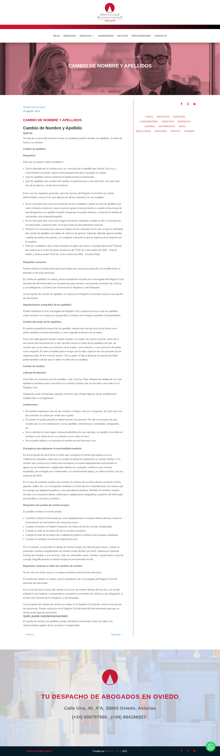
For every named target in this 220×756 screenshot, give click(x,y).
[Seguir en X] (188, 103)
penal (182, 126)
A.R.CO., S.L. (112, 751)
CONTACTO (160, 36)
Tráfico (175, 131)
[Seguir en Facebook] (181, 103)
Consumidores (148, 121)
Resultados (143, 131)
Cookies (47, 751)
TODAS (149, 117)
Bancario (179, 117)
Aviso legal (33, 751)
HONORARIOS (106, 36)
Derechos (168, 121)
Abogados (163, 117)
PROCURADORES (141, 36)
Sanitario (160, 131)
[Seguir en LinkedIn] (194, 103)
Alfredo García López (34, 107)
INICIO (56, 36)
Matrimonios (167, 126)
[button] (210, 746)
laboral (149, 126)
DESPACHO (69, 36)
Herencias (184, 121)
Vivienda (189, 131)
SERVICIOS (85, 36)
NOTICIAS (122, 36)
